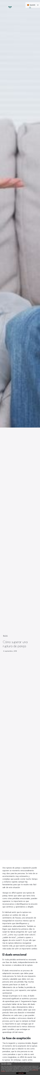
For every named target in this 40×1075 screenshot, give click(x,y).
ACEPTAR (21, 1073)
